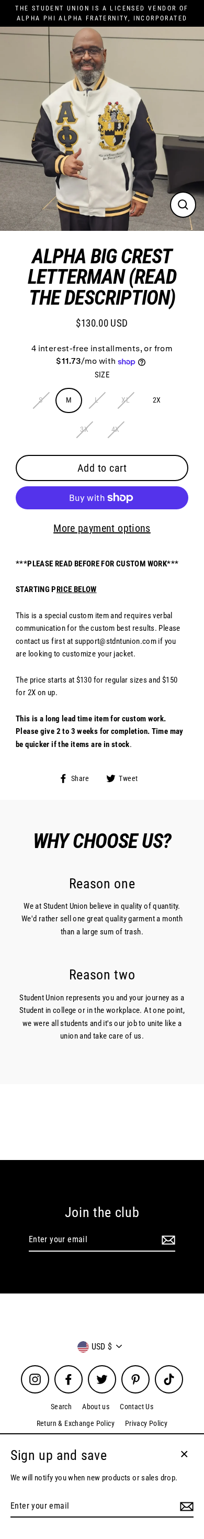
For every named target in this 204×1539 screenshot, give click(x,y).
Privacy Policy (146, 1423)
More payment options (102, 528)
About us (95, 1406)
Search (61, 1406)
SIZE (102, 375)
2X (157, 400)
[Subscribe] (166, 1240)
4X (115, 429)
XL (125, 400)
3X (84, 429)
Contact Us (136, 1406)
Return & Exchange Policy (76, 1423)
